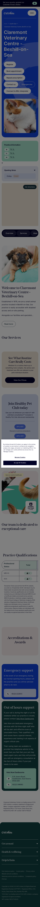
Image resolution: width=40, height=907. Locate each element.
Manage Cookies (20, 457)
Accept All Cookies (20, 463)
